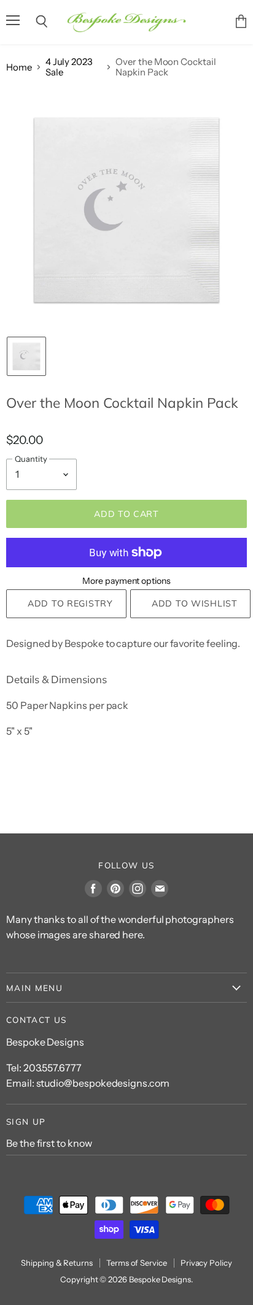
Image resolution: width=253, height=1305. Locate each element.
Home (19, 67)
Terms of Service (136, 1263)
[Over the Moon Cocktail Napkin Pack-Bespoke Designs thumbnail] (26, 356)
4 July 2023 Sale (69, 67)
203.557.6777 (52, 1068)
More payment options (126, 581)
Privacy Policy (206, 1263)
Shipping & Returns (57, 1263)
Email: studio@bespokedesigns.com (87, 1083)
